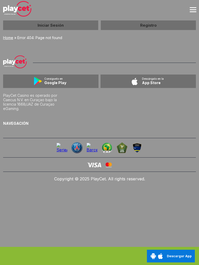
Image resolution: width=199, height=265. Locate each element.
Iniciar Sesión (51, 25)
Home (8, 37)
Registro (148, 25)
